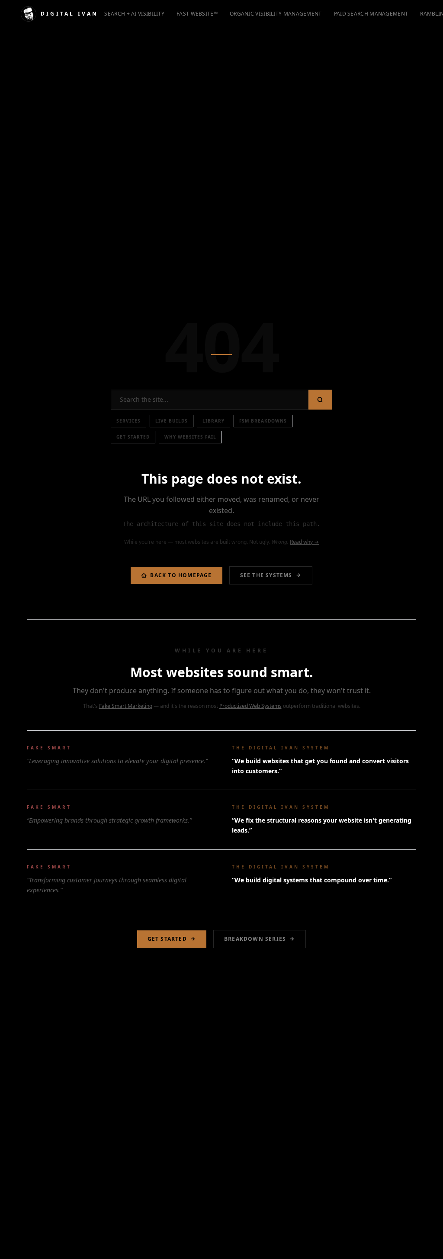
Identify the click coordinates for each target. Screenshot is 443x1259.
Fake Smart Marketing (125, 706)
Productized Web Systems (250, 706)
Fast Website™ (197, 13)
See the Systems (266, 575)
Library (213, 421)
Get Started (133, 437)
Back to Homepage (181, 575)
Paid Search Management (371, 13)
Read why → (304, 542)
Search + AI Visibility (134, 13)
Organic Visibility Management (276, 13)
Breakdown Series (255, 939)
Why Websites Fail (190, 437)
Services (128, 421)
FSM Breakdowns (263, 421)
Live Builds (171, 421)
